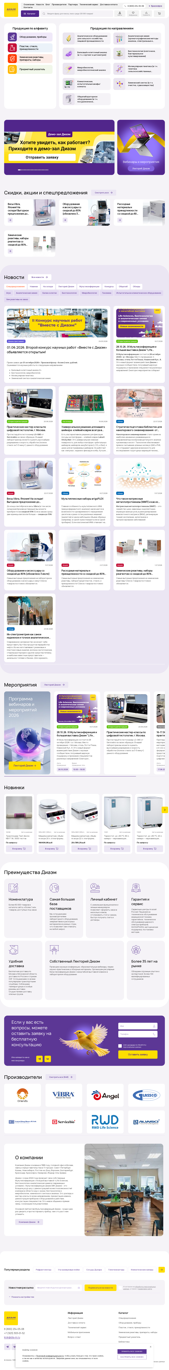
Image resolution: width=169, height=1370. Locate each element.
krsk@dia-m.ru (12, 1337)
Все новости (38, 277)
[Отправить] (44, 13)
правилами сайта (145, 1289)
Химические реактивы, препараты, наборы (138, 1332)
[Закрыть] (150, 1347)
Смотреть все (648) (59, 1077)
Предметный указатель (129, 1337)
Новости (40, 4)
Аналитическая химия (26, 293)
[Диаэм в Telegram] (7, 1347)
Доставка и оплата (108, 4)
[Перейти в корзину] (159, 13)
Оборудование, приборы (130, 1323)
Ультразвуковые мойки (69, 1269)
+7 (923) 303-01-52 (14, 1333)
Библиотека (124, 1341)
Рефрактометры (43, 1269)
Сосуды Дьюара (94, 1269)
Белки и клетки (50, 293)
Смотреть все (102, 192)
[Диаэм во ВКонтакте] (14, 1347)
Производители (59, 4)
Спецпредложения (15, 286)
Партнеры (73, 4)
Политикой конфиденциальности (50, 1356)
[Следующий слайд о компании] (157, 1190)
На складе (48, 286)
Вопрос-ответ (74, 1337)
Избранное (133, 15)
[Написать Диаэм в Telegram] (39, 1059)
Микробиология (89, 293)
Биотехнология (69, 293)
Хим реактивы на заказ (17, 299)
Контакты (28, 7)
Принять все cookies (132, 1351)
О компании (29, 4)
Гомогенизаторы (116, 1269)
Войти (120, 15)
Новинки (34, 286)
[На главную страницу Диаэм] (11, 1318)
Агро (8, 293)
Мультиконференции (89, 286)
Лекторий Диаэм (66, 286)
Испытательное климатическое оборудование (138, 293)
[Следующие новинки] (165, 810)
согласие (131, 1045)
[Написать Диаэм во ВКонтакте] (47, 1059)
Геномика (106, 293)
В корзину (17, 848)
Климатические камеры (142, 1269)
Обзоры (136, 286)
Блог (48, 4)
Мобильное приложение (79, 1332)
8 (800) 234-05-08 (14, 1329)
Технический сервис (89, 4)
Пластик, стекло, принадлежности (134, 1327)
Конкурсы (109, 286)
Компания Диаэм (27, 1222)
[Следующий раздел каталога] (161, 1269)
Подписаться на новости (100, 1287)
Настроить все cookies (132, 1357)
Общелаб (123, 286)
